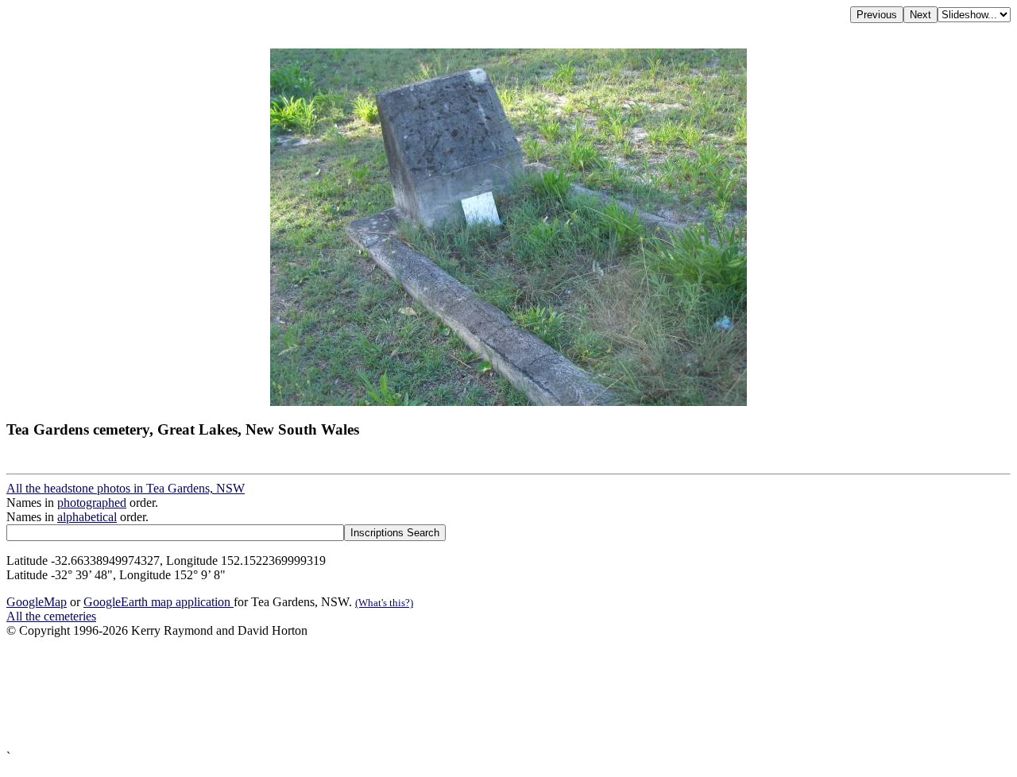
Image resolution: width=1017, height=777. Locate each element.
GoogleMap (36, 602)
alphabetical (87, 517)
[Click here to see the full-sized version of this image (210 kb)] (508, 401)
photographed (91, 502)
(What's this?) (384, 603)
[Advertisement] (483, 694)
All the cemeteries (51, 616)
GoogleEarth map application (158, 602)
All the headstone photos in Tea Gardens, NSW (125, 488)
